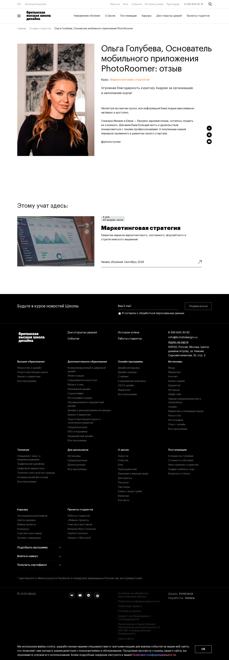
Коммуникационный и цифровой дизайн (87, 370)
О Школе (110, 16)
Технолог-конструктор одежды (36, 473)
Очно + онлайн (176, 424)
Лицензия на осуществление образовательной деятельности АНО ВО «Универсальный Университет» (139, 629)
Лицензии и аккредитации (133, 473)
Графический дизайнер (31, 464)
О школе (123, 450)
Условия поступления (180, 456)
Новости (115, 4)
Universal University (35, 4)
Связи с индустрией (130, 491)
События (137, 4)
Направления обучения (87, 16)
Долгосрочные (76, 465)
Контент (173, 376)
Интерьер (174, 390)
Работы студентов (130, 338)
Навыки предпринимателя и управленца (184, 401)
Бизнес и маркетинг (29, 376)
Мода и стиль (76, 384)
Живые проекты (26, 524)
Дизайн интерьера (129, 368)
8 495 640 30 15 (193, 4)
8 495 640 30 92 (179, 332)
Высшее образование (31, 361)
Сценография (75, 393)
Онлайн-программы (130, 361)
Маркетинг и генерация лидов (186, 411)
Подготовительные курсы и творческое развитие (84, 421)
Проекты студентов (198, 16)
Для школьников (78, 450)
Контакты (123, 500)
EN (18, 4)
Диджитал (174, 385)
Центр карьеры (26, 520)
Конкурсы (23, 529)
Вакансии (123, 496)
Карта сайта (126, 638)
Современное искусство (82, 380)
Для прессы (125, 478)
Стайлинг (123, 376)
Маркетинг (124, 390)
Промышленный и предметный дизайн (86, 404)
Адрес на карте (178, 342)
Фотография (175, 420)
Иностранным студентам (183, 465)
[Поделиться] (209, 128)
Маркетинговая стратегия (130, 79)
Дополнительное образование (87, 361)
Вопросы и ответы (179, 473)
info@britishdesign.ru (182, 337)
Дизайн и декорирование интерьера (89, 410)
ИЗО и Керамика (77, 431)
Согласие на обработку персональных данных (133, 595)
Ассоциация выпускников (32, 516)
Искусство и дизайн (29, 368)
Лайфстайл (174, 394)
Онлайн (172, 407)
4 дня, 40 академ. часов (113, 218)
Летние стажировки (29, 538)
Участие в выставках (29, 533)
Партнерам (172, 4)
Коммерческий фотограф (32, 477)
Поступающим (128, 16)
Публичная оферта (130, 606)
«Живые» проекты (78, 520)
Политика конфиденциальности (139, 601)
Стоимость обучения (180, 460)
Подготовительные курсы (32, 372)
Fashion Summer (78, 533)
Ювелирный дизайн (79, 389)
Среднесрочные (77, 427)
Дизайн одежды (127, 372)
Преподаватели (127, 469)
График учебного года (181, 469)
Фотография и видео (80, 398)
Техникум (23, 450)
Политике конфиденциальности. (154, 655)
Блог (125, 4)
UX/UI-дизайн (126, 385)
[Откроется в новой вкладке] (71, 595)
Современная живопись (132, 381)
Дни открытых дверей (169, 16)
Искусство (174, 415)
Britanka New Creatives (82, 529)
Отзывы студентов (40, 28)
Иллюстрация (76, 376)
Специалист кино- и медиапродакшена (28, 458)
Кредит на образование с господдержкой (134, 618)
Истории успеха (154, 4)
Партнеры (124, 487)
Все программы (26, 381)
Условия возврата (129, 611)
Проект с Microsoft (79, 538)
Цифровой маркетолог (31, 468)
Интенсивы (175, 361)
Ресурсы (123, 482)
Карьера (146, 16)
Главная (21, 28)
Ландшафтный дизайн (80, 436)
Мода (171, 368)
